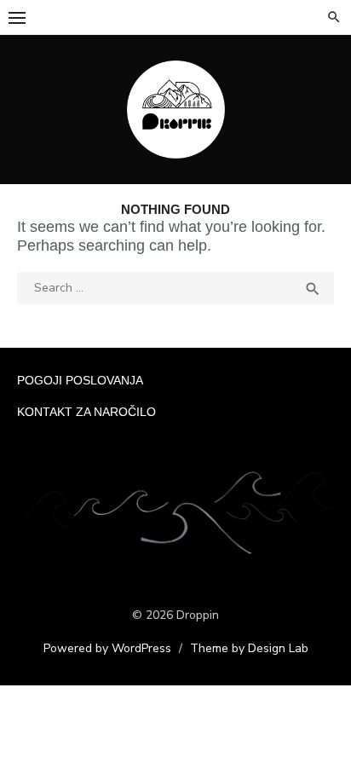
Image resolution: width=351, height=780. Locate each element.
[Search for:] (175, 286)
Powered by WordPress (107, 648)
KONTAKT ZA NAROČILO (86, 412)
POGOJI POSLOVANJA (80, 380)
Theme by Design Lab (249, 648)
